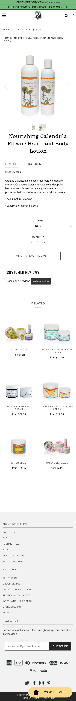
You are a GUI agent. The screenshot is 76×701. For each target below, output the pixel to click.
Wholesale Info (13, 561)
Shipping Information (17, 589)
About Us (9, 532)
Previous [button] (9, 86)
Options (38, 220)
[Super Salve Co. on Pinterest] (48, 684)
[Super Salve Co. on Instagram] (41, 684)
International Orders (17, 601)
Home (6, 29)
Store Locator (12, 607)
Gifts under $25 (27, 29)
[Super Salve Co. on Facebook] (34, 684)
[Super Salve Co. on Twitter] (27, 684)
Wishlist (8, 612)
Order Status (12, 584)
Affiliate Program (15, 555)
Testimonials (11, 544)
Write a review (41, 281)
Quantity (38, 237)
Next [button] (66, 86)
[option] (38, 86)
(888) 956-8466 (51, 2)
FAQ (5, 538)
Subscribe (60, 646)
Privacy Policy (49, 698)
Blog (6, 549)
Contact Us (10, 578)
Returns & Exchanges (16, 595)
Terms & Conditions (31, 698)
